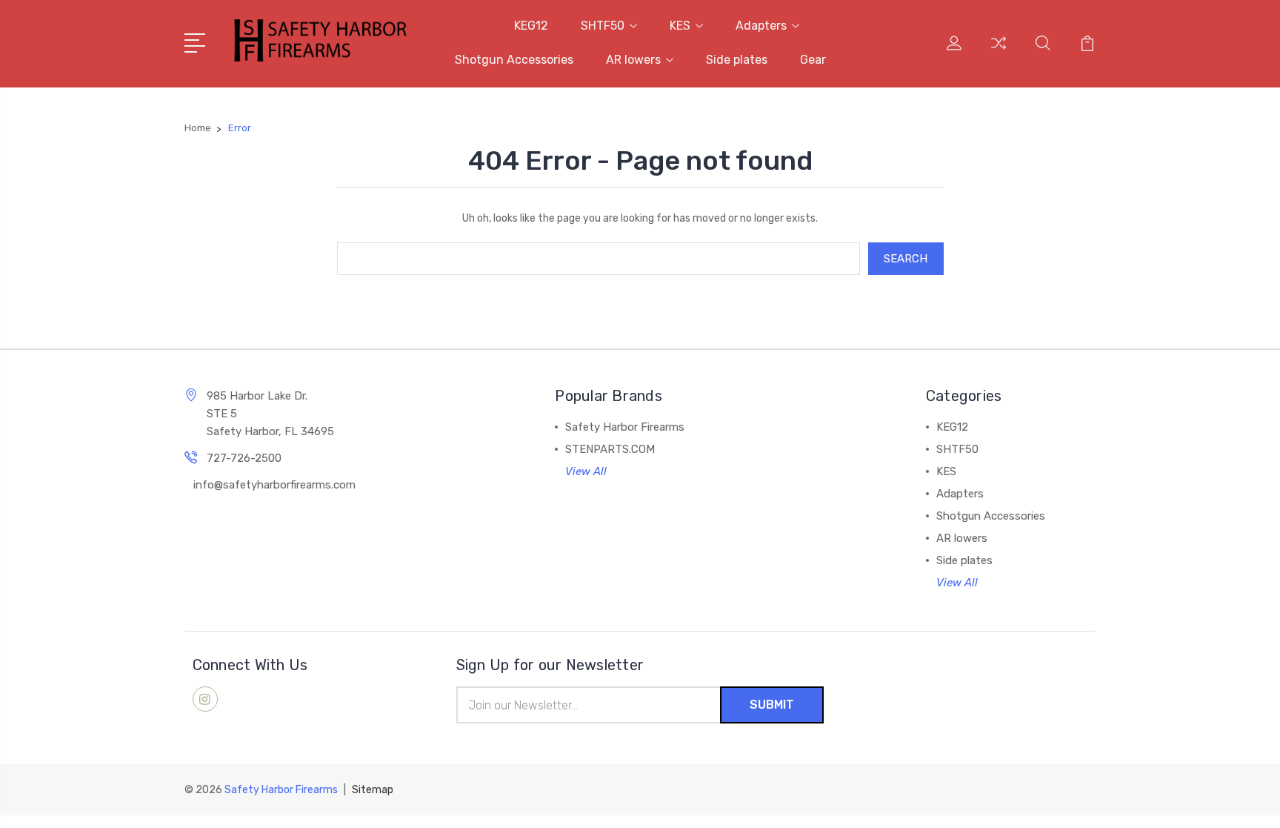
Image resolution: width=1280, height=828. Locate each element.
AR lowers (633, 60)
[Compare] (998, 52)
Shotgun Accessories (514, 60)
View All (586, 471)
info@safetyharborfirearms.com (274, 484)
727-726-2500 (244, 458)
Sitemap (372, 790)
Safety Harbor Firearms (624, 427)
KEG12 (531, 26)
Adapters (761, 26)
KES (680, 26)
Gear (813, 60)
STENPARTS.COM (610, 449)
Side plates (736, 60)
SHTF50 (602, 26)
